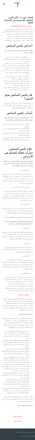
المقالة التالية (17, 421)
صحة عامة (29, 26)
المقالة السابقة (17, 416)
